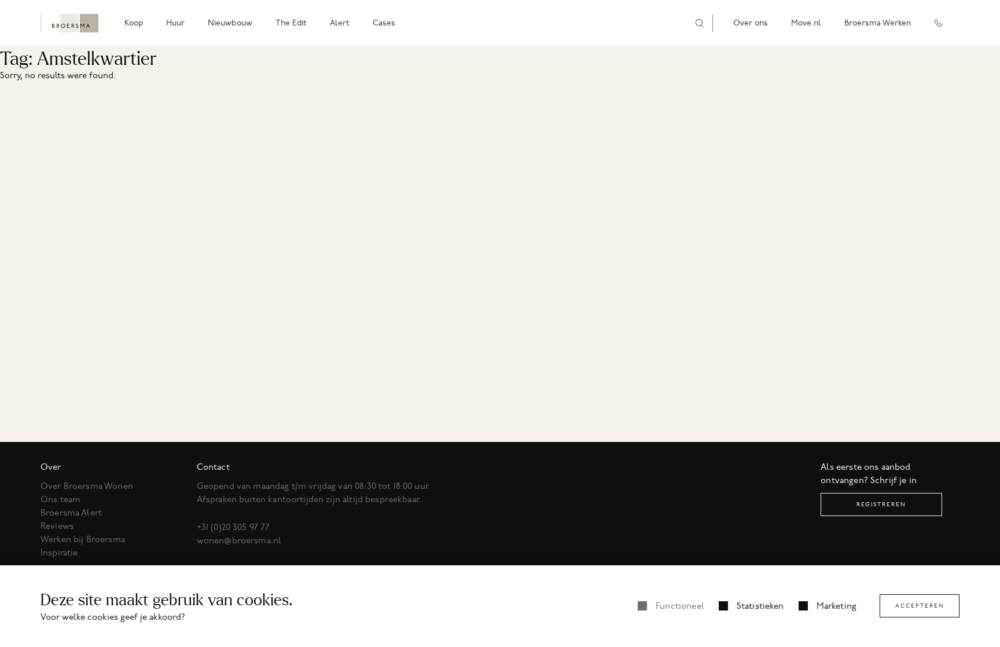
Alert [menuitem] (340, 22)
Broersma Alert (71, 512)
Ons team (60, 499)
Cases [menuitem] (384, 22)
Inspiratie (59, 552)
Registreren (881, 504)
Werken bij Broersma (83, 539)
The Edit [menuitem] (291, 22)
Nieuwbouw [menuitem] (230, 22)
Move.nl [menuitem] (806, 22)
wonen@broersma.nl (239, 540)
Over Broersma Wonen (87, 486)
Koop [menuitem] (133, 22)
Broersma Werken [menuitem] (877, 22)
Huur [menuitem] (175, 22)
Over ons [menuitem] (750, 22)
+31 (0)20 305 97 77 (233, 527)
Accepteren (919, 605)
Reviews (57, 526)
